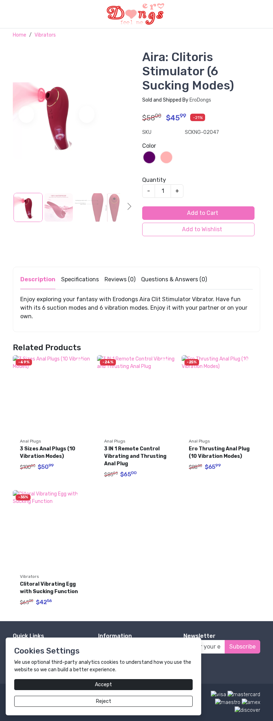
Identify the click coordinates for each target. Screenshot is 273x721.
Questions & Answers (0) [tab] (174, 279)
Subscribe (242, 646)
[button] (265, 14)
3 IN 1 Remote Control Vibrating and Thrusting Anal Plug (135, 456)
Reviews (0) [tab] (120, 279)
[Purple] (149, 157)
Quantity (154, 180)
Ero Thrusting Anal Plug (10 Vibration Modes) (220, 452)
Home (19, 35)
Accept (103, 685)
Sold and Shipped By (176, 100)
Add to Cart (202, 213)
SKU (146, 132)
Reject (103, 701)
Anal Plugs (30, 441)
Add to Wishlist (201, 229)
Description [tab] (37, 279)
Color (149, 145)
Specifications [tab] (80, 279)
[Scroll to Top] (250, 708)
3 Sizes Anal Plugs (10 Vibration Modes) (48, 452)
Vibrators (45, 35)
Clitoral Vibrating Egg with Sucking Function (49, 588)
